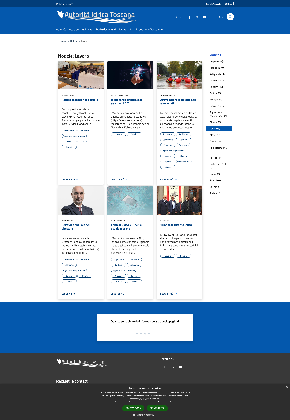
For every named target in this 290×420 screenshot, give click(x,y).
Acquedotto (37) (218, 61)
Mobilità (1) (215, 135)
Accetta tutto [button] (133, 408)
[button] (144, 414)
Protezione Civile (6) (218, 165)
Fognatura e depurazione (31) (218, 114)
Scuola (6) (215, 174)
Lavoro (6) (215, 128)
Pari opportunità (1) (218, 149)
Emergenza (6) (217, 106)
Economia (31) (217, 99)
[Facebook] (188, 17)
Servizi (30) (215, 180)
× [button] (286, 387)
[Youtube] (203, 17)
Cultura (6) (215, 93)
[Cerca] (230, 16)
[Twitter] (196, 17)
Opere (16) (215, 141)
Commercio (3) (217, 80)
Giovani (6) (215, 122)
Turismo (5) (215, 193)
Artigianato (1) (217, 74)
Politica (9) (215, 157)
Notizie (73, 41)
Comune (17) (216, 87)
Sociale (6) (215, 187)
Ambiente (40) (217, 68)
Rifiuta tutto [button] (157, 408)
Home (63, 41)
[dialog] (145, 402)
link (174, 401)
